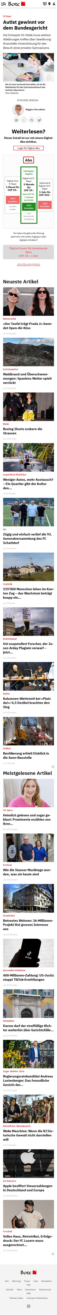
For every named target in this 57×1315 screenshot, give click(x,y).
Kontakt (10, 1289)
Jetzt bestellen (12, 200)
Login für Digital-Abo (28, 148)
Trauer (27, 1281)
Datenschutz (45, 1289)
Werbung (16, 1281)
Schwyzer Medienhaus (37, 1298)
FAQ (28, 1285)
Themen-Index (16, 1298)
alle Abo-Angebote (28, 264)
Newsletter (46, 1281)
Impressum (30, 1289)
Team (19, 1289)
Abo (7, 1281)
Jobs (35, 1281)
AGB (28, 1293)
